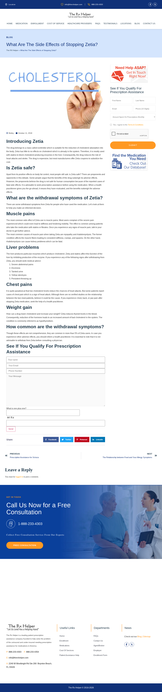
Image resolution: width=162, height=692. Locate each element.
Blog (137, 23)
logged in (19, 477)
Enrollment (37, 23)
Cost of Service (55, 23)
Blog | (140, 636)
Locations (125, 23)
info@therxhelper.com (18, 658)
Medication (22, 23)
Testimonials (110, 23)
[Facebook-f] (150, 4)
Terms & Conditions (135, 125)
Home (10, 23)
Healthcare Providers (79, 23)
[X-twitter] (155, 4)
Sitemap (146, 636)
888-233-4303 (16, 652)
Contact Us (149, 23)
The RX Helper (12, 50)
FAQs (97, 23)
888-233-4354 (32, 652)
